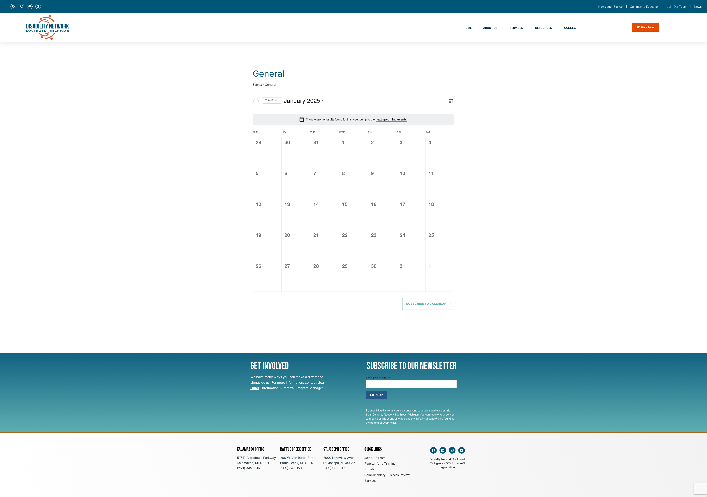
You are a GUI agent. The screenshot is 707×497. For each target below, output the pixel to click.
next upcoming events (391, 119)
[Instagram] (21, 6)
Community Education (644, 6)
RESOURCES (543, 28)
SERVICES (516, 28)
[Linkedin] (38, 6)
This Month (271, 100)
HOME (467, 28)
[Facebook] (13, 6)
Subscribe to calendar (426, 303)
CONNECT (571, 28)
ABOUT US (490, 28)
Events (257, 84)
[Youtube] (30, 6)
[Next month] (258, 100)
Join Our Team (677, 6)
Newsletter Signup (610, 6)
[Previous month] (254, 100)
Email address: (378, 378)
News (698, 6)
